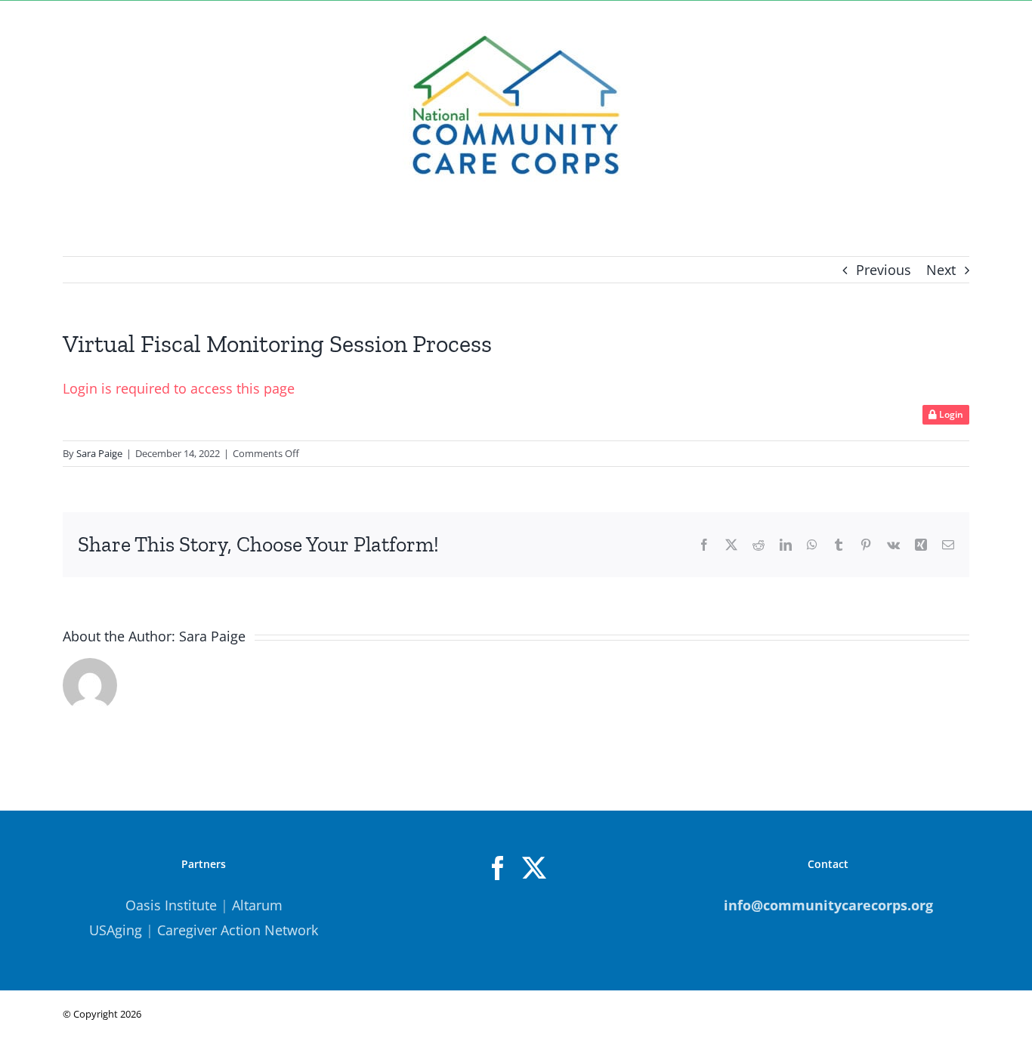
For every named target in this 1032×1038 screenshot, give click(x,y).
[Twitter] (534, 868)
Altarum (257, 905)
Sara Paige (99, 453)
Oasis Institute (171, 905)
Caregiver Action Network (237, 930)
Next (941, 270)
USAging (115, 930)
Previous (883, 270)
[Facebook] (498, 868)
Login (950, 414)
